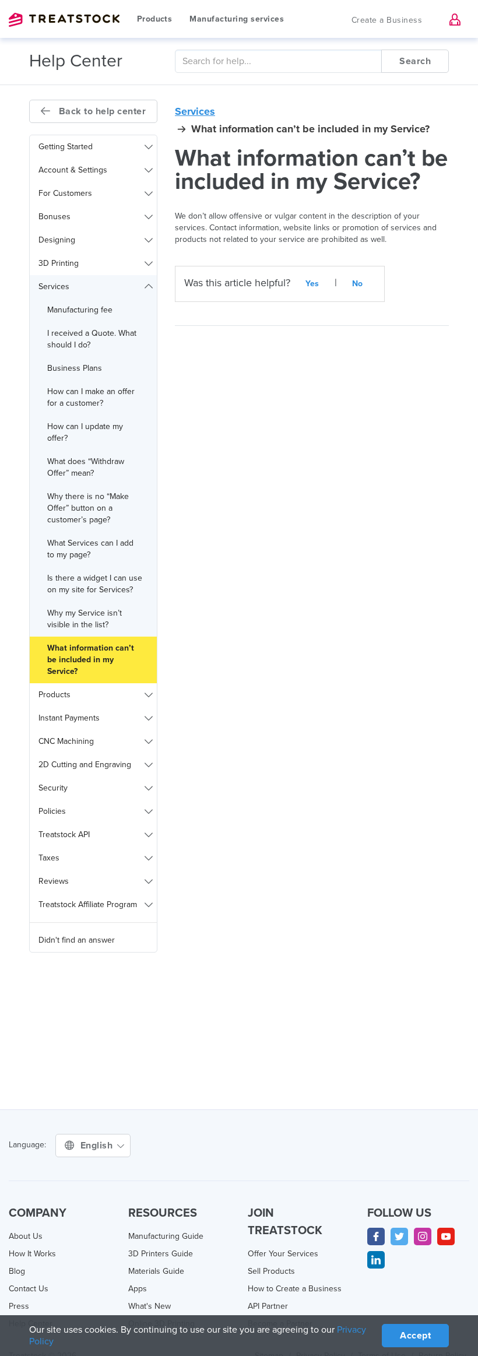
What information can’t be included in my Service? (90, 659)
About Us (26, 1236)
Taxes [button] (48, 858)
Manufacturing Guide (165, 1236)
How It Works (32, 1254)
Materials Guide (156, 1271)
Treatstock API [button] (64, 834)
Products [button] (54, 695)
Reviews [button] (53, 881)
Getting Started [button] (65, 147)
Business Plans (74, 368)
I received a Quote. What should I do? (91, 339)
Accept (415, 1335)
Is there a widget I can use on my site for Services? (94, 584)
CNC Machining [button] (66, 741)
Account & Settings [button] (72, 170)
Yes (312, 284)
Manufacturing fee (80, 310)
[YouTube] (446, 1236)
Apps (137, 1289)
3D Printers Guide (160, 1254)
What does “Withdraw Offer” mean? (85, 467)
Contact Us (28, 1289)
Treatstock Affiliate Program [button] (87, 904)
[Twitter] (399, 1236)
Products (154, 19)
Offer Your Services (283, 1254)
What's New (149, 1306)
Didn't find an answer (76, 940)
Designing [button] (56, 240)
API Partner (268, 1306)
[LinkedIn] (376, 1260)
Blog (17, 1271)
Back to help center (101, 111)
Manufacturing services (236, 19)
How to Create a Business (295, 1289)
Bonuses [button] (54, 217)
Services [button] (53, 286)
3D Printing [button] (58, 263)
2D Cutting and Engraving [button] (84, 765)
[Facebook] (376, 1236)
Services (195, 111)
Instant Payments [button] (69, 718)
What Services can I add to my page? (90, 549)
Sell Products (271, 1271)
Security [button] (53, 788)
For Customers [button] (65, 193)
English (97, 1145)
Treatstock (64, 20)
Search (415, 61)
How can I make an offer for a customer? (91, 397)
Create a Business (387, 20)
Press (19, 1306)
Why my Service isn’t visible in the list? (84, 619)
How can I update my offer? (85, 432)
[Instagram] (422, 1236)
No (357, 284)
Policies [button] (52, 811)
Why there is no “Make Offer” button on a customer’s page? (88, 508)
